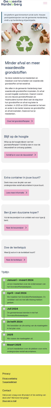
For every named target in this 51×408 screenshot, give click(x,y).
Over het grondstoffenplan (18, 121)
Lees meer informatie (15, 192)
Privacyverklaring (9, 378)
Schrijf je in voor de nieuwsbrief (19, 155)
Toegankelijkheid (9, 382)
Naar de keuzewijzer (15, 228)
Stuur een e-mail (9, 401)
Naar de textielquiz (14, 260)
